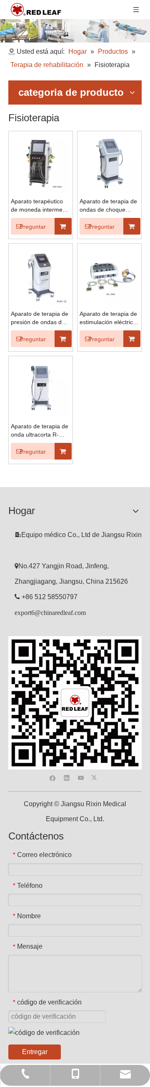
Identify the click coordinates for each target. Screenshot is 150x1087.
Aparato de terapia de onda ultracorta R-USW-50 (39, 431)
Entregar (35, 1051)
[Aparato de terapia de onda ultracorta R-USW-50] (40, 387)
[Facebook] (53, 777)
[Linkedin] (67, 777)
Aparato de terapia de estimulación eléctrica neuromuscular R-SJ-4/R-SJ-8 (108, 318)
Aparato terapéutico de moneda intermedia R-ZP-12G (40, 206)
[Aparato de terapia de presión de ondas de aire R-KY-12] (40, 275)
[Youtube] (81, 777)
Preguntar (33, 226)
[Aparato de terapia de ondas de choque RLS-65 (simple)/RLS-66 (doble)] (109, 162)
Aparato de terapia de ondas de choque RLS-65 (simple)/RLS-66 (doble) (109, 206)
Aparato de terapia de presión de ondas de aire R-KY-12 (39, 318)
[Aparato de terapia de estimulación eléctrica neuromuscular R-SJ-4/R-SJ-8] (109, 275)
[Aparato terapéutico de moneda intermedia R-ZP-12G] (40, 162)
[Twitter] (95, 777)
